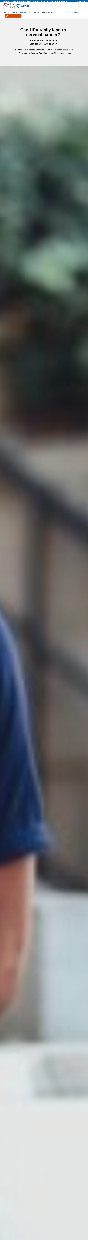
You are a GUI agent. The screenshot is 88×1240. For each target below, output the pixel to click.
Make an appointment (14, 16)
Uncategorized (37, 1)
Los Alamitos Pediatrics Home (21, 1)
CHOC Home (81, 1)
